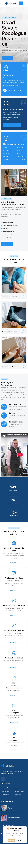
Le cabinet (6, 794)
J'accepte (11, 840)
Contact (18, 794)
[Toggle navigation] (21, 3)
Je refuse (19, 840)
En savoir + (7, 58)
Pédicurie (19, 788)
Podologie (6, 791)
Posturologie (20, 791)
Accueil (5, 788)
